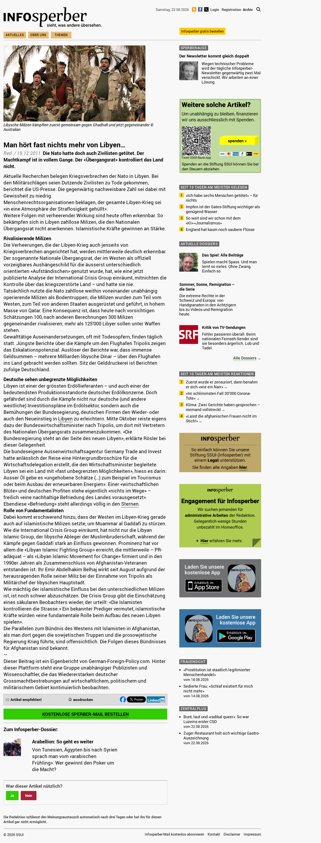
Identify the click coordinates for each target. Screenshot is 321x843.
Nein (28, 795)
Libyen (65, 418)
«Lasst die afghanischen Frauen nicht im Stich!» (221, 418)
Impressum (252, 834)
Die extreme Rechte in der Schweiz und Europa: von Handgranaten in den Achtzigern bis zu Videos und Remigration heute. (207, 305)
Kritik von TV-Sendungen (223, 327)
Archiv (248, 9)
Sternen (130, 504)
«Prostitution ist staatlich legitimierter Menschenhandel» (216, 672)
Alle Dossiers (244, 358)
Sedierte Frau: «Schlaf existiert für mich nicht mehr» (218, 688)
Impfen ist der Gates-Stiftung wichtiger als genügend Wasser (223, 209)
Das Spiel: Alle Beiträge (222, 255)
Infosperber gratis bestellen (202, 31)
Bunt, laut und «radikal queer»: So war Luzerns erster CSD (216, 719)
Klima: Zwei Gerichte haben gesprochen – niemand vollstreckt (223, 407)
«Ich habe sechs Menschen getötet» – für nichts (222, 198)
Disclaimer (232, 834)
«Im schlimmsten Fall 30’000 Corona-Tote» (218, 396)
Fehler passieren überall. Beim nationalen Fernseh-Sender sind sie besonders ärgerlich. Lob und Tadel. (230, 340)
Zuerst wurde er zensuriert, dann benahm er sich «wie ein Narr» (222, 384)
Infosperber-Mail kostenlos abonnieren (174, 834)
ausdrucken (83, 699)
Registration (231, 9)
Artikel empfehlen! (26, 699)
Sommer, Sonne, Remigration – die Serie (207, 287)
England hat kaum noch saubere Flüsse (220, 229)
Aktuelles (15, 35)
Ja (12, 795)
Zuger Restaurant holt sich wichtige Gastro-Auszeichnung (221, 735)
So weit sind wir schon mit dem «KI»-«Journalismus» (213, 220)
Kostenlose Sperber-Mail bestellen (85, 714)
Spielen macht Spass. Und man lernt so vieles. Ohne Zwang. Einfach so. (229, 266)
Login (214, 9)
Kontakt (214, 834)
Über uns (38, 35)
